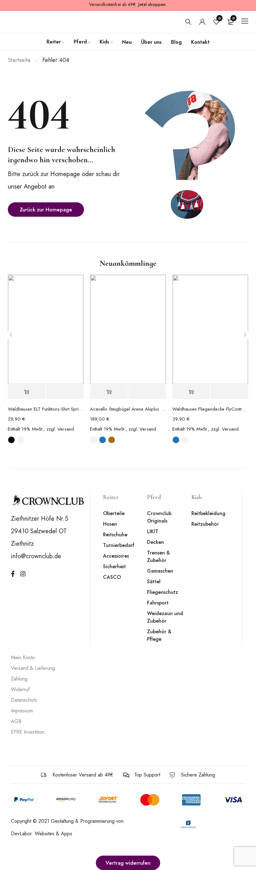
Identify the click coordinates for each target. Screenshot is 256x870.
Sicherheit (114, 566)
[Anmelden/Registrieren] (202, 22)
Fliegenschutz (162, 592)
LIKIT (152, 531)
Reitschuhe (115, 534)
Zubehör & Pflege (159, 635)
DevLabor (21, 833)
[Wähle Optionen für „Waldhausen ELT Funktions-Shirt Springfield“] (27, 392)
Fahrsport (158, 602)
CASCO (112, 577)
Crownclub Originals (159, 517)
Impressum (22, 710)
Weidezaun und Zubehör (165, 617)
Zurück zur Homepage (46, 209)
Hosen (110, 524)
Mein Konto (23, 657)
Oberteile (114, 513)
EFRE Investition (27, 732)
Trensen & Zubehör (158, 556)
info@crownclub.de (36, 556)
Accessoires (116, 555)
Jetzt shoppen (152, 4)
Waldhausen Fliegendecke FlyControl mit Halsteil (210, 409)
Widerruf (20, 689)
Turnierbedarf (118, 545)
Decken (155, 542)
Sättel (153, 581)
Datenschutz (24, 700)
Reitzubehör (205, 524)
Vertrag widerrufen (128, 863)
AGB (16, 721)
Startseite (19, 60)
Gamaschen (160, 570)
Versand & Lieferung (33, 668)
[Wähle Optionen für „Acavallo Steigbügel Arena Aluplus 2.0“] (109, 392)
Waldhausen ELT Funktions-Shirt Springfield (46, 409)
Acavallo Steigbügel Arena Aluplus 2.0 (128, 409)
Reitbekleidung (208, 513)
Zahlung (19, 678)
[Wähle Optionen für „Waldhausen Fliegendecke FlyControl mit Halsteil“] (191, 392)
